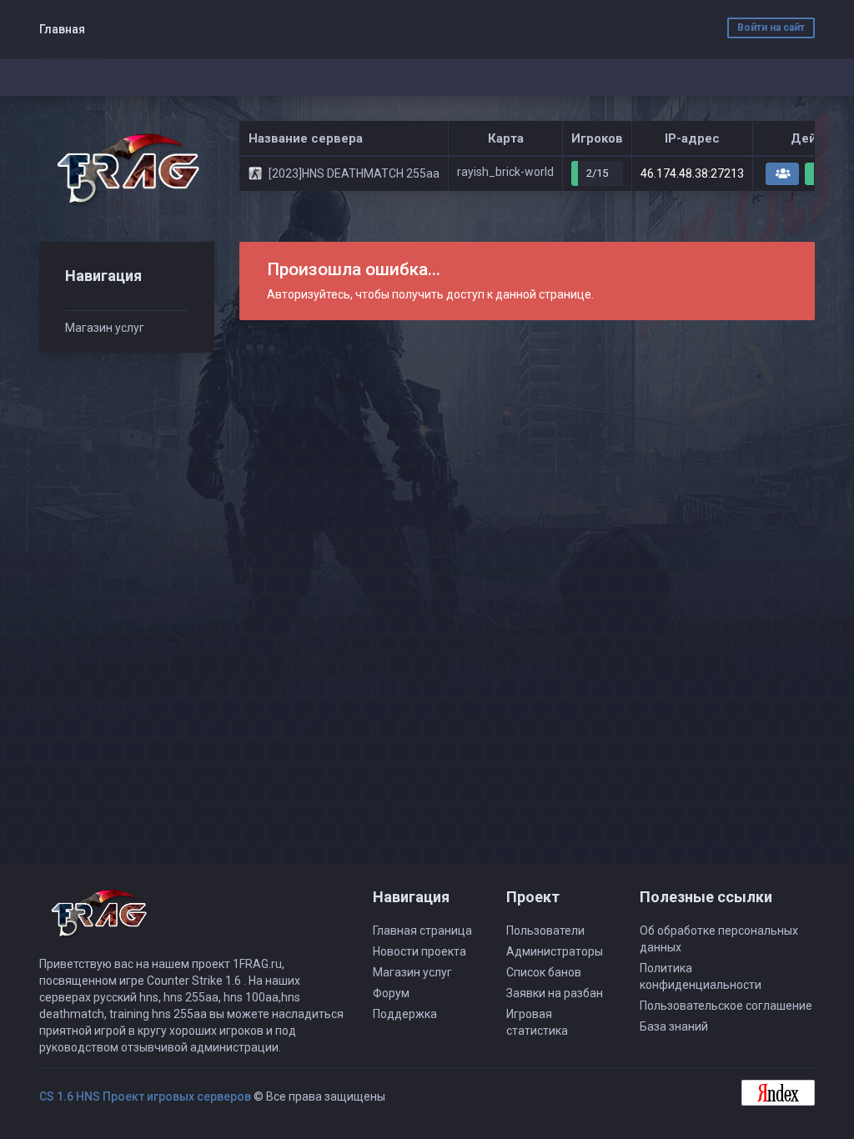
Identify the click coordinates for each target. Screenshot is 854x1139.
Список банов (543, 972)
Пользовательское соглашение (726, 1005)
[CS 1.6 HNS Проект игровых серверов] (126, 169)
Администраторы (554, 951)
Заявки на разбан (554, 993)
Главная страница (422, 930)
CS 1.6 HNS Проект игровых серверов (145, 1096)
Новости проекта (419, 951)
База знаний (674, 1026)
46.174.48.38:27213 (692, 173)
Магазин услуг (104, 327)
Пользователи (545, 930)
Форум (391, 993)
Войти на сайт (771, 27)
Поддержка (405, 1014)
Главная (62, 29)
